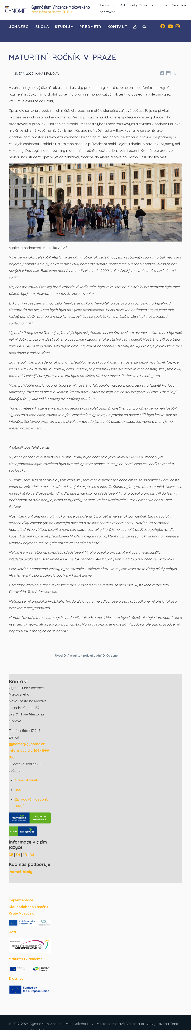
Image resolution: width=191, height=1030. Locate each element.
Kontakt (117, 26)
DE (11, 854)
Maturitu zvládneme (26, 959)
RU (31, 854)
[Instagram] (178, 26)
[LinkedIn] (168, 72)
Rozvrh (165, 5)
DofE (13, 932)
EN (18, 854)
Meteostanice (149, 5)
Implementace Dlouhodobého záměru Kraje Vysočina (28, 906)
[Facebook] (162, 26)
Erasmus (16, 978)
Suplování (179, 5)
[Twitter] (175, 74)
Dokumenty (128, 5)
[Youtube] (170, 26)
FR (25, 854)
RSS (18, 790)
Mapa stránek (26, 780)
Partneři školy (20, 871)
